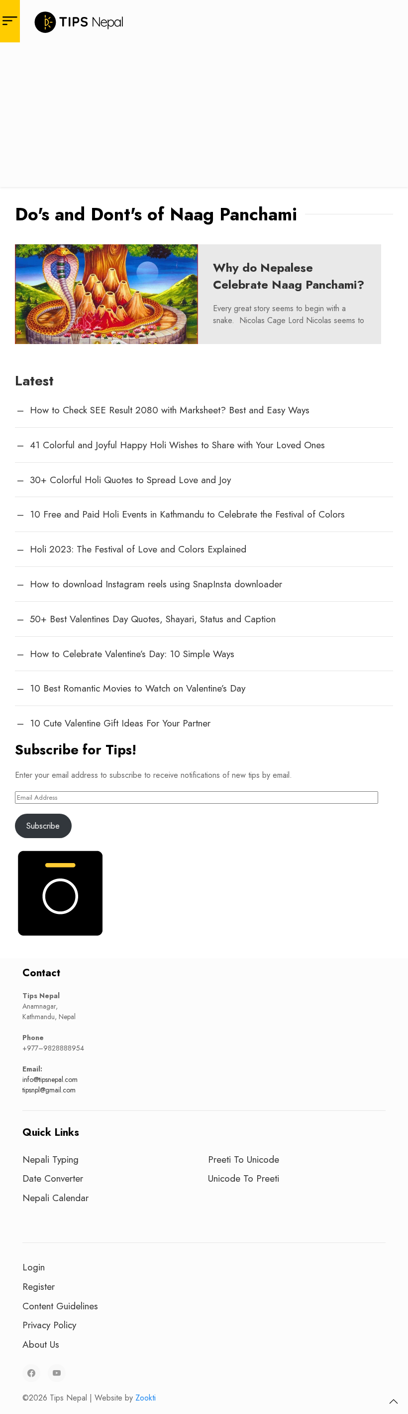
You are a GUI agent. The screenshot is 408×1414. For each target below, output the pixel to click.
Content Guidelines (60, 1306)
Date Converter (52, 1178)
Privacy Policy (49, 1325)
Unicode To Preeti (243, 1178)
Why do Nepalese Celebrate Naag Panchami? (288, 276)
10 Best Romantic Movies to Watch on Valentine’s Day (137, 688)
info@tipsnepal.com (50, 1079)
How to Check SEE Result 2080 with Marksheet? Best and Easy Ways (169, 410)
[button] (394, 1402)
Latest (34, 380)
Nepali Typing (50, 1159)
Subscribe (43, 826)
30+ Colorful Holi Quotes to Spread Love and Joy (130, 480)
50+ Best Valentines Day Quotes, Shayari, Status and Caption (153, 619)
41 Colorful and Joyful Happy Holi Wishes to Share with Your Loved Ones (177, 445)
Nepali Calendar (55, 1198)
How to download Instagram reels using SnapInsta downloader (156, 584)
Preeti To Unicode (243, 1159)
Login (33, 1267)
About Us (40, 1344)
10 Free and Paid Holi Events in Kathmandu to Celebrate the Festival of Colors (187, 514)
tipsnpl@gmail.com (49, 1090)
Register (38, 1286)
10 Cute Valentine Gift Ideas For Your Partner (120, 723)
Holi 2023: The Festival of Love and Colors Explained (138, 549)
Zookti (145, 1398)
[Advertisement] (204, 117)
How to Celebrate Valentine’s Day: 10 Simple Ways (132, 654)
